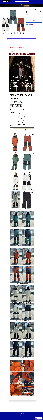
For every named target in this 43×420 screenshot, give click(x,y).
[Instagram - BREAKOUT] (20, 415)
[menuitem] (3, 33)
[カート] (41, 1)
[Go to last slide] (1, 33)
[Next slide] (24, 33)
